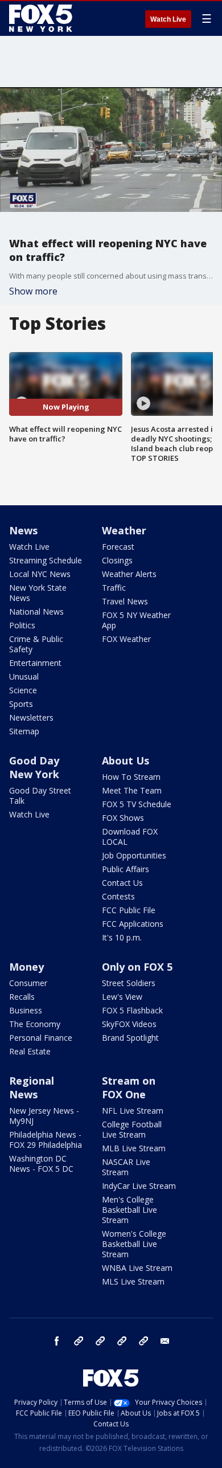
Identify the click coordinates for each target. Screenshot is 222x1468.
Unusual (24, 676)
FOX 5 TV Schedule (136, 804)
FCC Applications (132, 923)
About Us (125, 760)
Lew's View (122, 996)
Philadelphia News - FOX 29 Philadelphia (45, 1139)
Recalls (22, 996)
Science (23, 690)
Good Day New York (34, 767)
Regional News (31, 1087)
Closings (117, 560)
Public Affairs (125, 869)
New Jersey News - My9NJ (44, 1115)
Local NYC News (40, 574)
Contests (118, 896)
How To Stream (131, 776)
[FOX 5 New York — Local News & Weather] (42, 18)
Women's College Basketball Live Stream (134, 1244)
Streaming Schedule (45, 560)
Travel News (125, 601)
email (165, 1341)
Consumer (28, 983)
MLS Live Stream (133, 1281)
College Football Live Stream (132, 1129)
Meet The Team (132, 790)
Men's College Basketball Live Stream (129, 1209)
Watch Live (168, 19)
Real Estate (30, 1051)
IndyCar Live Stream (139, 1185)
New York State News (38, 592)
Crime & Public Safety (36, 644)
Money (26, 967)
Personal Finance (40, 1037)
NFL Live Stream (132, 1110)
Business (25, 1010)
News (23, 530)
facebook (57, 1341)
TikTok (100, 1341)
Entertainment (35, 662)
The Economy (34, 1024)
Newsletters (31, 717)
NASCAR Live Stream (126, 1166)
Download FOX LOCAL (130, 836)
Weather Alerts (129, 574)
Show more (33, 291)
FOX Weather (126, 638)
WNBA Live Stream (137, 1267)
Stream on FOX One (128, 1087)
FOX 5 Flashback (132, 1010)
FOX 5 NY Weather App (136, 620)
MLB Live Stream (134, 1148)
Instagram (78, 1341)
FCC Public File (128, 910)
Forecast (118, 546)
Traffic (114, 587)
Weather (124, 530)
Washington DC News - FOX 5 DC (41, 1163)
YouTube (122, 1341)
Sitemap (24, 731)
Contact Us (122, 882)
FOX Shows (123, 817)
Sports (21, 703)
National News (36, 611)
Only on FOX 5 (137, 967)
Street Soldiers (128, 983)
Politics (22, 625)
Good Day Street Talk (40, 795)
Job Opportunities (134, 855)
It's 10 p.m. (122, 937)
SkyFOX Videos (129, 1024)
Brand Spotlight (130, 1037)
